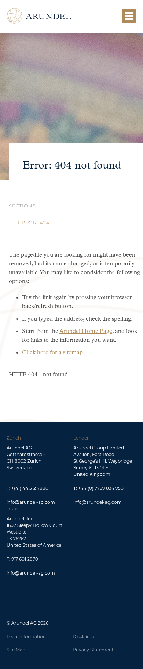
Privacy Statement (93, 649)
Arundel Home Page (85, 331)
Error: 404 (34, 223)
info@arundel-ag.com (31, 502)
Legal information (26, 636)
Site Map (16, 649)
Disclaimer (84, 636)
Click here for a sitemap (52, 353)
